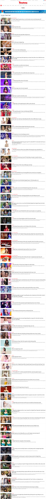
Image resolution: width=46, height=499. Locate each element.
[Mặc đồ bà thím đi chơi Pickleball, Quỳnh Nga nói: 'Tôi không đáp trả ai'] (6, 182)
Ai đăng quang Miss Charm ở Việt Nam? (20, 80)
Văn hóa (30, 5)
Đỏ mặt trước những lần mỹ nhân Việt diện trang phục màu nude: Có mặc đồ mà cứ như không (28, 395)
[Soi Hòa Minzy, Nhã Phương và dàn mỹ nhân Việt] (6, 481)
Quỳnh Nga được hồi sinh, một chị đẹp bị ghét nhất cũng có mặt (24, 272)
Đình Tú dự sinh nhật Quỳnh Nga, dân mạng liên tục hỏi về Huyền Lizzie (25, 425)
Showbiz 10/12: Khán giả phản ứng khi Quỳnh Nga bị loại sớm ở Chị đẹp (26, 302)
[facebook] (43, 0)
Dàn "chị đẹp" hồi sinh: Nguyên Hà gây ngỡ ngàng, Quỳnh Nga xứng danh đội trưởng (28, 233)
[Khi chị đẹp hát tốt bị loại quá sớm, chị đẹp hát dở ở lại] (6, 312)
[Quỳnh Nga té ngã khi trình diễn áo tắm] (6, 97)
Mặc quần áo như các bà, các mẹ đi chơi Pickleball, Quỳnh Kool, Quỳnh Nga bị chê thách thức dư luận (28, 204)
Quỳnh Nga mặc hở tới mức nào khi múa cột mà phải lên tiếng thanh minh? (27, 402)
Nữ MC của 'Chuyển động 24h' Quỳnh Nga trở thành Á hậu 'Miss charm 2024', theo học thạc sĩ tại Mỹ (28, 58)
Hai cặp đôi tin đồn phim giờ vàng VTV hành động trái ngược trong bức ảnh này (27, 157)
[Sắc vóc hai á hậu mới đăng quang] (6, 51)
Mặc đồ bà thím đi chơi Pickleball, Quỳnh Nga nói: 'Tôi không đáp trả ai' (25, 180)
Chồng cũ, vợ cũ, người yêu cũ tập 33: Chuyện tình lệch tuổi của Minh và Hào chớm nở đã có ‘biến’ (28, 464)
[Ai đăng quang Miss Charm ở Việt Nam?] (6, 82)
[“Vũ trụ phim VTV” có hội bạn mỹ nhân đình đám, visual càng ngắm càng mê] (6, 373)
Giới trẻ (18, 5)
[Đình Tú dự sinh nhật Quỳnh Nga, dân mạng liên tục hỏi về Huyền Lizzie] (6, 427)
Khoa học (38, 5)
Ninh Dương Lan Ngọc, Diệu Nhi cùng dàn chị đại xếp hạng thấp (24, 341)
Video (42, 5)
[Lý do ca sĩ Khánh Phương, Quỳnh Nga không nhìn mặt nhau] (6, 128)
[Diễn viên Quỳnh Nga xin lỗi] (6, 350)
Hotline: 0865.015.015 (13, 0)
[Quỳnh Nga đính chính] (6, 28)
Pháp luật (21, 5)
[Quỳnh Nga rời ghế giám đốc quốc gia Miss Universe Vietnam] (6, 251)
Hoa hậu (40, 5)
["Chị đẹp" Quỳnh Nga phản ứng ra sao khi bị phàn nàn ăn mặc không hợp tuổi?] (6, 21)
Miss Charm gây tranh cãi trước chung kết (20, 88)
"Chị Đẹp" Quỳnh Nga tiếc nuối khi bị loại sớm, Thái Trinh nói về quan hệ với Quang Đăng (28, 279)
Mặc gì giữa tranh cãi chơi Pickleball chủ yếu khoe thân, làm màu (25, 187)
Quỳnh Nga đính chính (16, 26)
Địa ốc (10, 5)
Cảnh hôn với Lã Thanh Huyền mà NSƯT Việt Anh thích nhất (24, 218)
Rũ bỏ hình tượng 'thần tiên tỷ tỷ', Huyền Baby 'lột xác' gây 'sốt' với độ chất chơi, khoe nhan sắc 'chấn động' (27, 319)
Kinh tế (5, 5)
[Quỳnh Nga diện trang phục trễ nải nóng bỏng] (6, 442)
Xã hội (3, 5)
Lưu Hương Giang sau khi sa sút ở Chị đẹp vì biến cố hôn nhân (24, 226)
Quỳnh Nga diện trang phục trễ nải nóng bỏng (21, 440)
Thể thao (24, 5)
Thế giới (16, 5)
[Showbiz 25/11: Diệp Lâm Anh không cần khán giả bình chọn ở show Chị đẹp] (6, 335)
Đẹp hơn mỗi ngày (14, 117)
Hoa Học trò (29, 0)
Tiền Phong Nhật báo (19, 0)
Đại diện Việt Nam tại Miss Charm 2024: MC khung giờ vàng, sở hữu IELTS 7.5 (27, 149)
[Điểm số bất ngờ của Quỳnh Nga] (6, 44)
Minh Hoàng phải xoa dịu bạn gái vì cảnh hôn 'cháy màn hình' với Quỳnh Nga (26, 456)
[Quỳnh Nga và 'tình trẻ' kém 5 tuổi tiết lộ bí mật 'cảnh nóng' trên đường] (6, 488)
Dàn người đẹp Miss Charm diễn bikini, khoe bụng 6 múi (23, 72)
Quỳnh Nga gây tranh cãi (16, 356)
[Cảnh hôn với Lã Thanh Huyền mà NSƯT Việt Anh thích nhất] (6, 220)
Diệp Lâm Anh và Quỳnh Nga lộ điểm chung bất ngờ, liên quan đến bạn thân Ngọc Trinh (28, 364)
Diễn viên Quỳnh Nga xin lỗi (17, 348)
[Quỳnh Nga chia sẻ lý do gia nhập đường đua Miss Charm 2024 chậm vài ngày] (6, 120)
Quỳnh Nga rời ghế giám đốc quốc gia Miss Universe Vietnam (24, 249)
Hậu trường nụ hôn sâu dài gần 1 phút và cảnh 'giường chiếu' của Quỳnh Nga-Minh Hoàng (28, 449)
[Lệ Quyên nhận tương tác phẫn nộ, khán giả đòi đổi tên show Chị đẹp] (6, 289)
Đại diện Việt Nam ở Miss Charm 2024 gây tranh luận (22, 164)
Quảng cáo (36, 0)
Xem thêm (44, 5)
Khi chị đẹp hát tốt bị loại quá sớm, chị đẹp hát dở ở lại (23, 310)
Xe (28, 5)
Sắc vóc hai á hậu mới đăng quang (19, 49)
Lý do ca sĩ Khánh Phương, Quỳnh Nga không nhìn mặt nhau (23, 126)
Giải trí (32, 5)
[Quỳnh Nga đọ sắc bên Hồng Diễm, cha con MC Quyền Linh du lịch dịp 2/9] (6, 435)
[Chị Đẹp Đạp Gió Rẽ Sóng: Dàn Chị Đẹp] (6, 258)
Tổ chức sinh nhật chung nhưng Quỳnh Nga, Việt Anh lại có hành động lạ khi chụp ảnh (29, 417)
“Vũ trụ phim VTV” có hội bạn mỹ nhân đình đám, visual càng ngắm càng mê (27, 371)
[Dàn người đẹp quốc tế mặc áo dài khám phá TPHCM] (6, 113)
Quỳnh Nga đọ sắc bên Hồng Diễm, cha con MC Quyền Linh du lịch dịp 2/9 (26, 433)
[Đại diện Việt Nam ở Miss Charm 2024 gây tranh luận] (6, 166)
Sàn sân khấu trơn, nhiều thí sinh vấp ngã (21, 65)
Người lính (26, 5)
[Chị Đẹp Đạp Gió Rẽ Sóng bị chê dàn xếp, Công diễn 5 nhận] (6, 243)
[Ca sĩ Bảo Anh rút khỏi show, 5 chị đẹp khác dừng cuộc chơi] (6, 327)
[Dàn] (6, 235)
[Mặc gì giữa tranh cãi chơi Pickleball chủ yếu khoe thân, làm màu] (6, 189)
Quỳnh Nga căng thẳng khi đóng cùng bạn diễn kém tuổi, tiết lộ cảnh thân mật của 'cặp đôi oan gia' (28, 472)
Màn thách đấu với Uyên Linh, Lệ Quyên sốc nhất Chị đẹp (23, 264)
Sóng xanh (8, 5)
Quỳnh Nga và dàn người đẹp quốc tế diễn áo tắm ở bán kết (24, 103)
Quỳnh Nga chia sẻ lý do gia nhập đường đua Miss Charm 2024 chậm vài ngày (26, 118)
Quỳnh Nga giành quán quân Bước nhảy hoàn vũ (21, 34)
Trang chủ (1, 5)
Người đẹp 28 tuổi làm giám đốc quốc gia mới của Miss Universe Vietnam (25, 379)
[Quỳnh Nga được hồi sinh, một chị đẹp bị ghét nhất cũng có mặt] (6, 274)
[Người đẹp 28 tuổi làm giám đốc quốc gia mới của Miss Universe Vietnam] (6, 381)
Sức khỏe (13, 5)
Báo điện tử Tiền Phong (23, 3)
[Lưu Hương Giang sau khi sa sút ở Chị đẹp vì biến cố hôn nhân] (6, 228)
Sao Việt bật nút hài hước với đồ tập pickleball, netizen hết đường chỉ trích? (26, 195)
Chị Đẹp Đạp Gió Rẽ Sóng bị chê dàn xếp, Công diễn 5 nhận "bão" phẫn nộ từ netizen (27, 241)
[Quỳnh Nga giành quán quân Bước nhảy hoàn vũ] (6, 36)
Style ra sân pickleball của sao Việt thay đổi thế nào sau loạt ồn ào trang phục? (26, 172)
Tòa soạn (33, 0)
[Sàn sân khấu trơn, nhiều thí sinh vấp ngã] (6, 67)
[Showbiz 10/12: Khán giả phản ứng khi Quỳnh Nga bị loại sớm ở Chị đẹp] (6, 304)
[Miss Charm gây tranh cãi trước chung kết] (6, 90)
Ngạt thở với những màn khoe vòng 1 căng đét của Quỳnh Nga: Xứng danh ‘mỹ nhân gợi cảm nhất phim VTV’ (28, 411)
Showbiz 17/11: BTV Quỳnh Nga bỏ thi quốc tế (20, 387)
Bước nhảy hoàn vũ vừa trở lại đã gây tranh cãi (20, 134)
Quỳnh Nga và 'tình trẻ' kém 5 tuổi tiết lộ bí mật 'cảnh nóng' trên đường (25, 486)
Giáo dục (35, 5)
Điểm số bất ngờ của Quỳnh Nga (18, 42)
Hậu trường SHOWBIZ (15, 194)
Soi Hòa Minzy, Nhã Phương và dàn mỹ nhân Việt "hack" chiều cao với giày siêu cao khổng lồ (27, 480)
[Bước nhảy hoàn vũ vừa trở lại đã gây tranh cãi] (6, 136)
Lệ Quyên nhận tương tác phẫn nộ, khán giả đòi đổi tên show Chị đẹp (26, 287)
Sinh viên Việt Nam (25, 0)
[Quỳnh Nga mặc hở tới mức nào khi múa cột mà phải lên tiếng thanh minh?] (6, 404)
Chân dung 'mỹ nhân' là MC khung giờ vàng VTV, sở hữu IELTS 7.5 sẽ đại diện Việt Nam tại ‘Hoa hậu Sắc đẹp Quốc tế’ (28, 142)
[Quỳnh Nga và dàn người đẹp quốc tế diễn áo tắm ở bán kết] (6, 105)
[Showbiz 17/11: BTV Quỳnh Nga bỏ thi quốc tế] (6, 389)
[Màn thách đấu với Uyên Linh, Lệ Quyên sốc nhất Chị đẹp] (6, 266)
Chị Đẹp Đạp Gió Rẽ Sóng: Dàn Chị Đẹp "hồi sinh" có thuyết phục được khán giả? (27, 256)
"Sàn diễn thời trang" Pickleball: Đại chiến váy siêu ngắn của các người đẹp (27, 210)
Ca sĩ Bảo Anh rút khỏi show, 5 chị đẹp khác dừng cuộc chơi (23, 325)
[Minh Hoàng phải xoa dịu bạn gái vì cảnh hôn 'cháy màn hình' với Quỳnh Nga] (6, 458)
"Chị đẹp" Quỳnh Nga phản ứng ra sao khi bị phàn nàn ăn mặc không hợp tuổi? (26, 19)
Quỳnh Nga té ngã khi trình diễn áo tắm (19, 95)
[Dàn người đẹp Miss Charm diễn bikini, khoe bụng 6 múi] (6, 74)
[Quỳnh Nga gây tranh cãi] (6, 358)
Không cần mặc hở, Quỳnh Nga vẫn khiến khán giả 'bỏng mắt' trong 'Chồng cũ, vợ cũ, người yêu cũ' (27, 495)
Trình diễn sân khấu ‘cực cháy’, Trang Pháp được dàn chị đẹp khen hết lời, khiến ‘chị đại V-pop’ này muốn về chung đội (28, 296)
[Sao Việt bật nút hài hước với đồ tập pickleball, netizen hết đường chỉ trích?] (6, 197)
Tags (23, 8)
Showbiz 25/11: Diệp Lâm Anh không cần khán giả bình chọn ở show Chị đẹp (26, 333)
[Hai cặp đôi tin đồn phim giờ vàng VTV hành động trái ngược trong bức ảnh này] (6, 159)
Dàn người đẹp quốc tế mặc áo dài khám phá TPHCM (23, 111)
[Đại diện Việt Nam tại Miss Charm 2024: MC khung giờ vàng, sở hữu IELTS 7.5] (6, 151)
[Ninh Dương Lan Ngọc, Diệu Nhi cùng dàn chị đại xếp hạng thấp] (6, 343)
